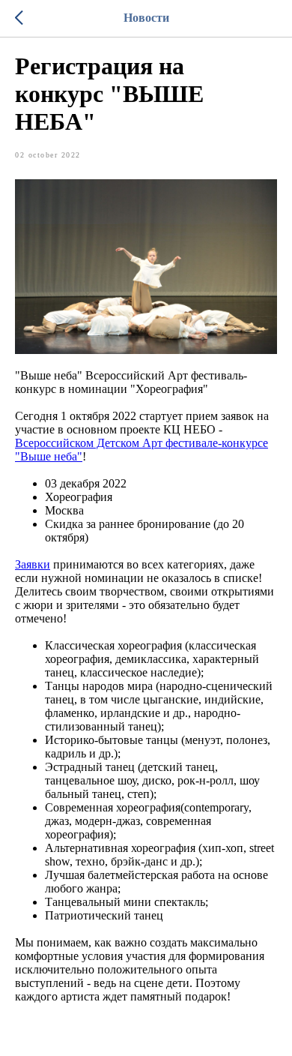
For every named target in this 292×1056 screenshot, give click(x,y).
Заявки (32, 564)
